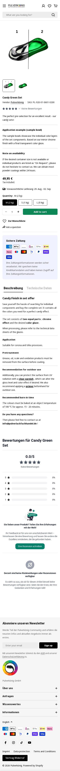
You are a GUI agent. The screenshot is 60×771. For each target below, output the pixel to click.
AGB (43, 653)
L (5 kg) (40, 202)
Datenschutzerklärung (13, 656)
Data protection (22, 751)
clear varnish (26, 378)
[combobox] (30, 15)
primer (30, 386)
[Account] (43, 6)
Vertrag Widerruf (15, 758)
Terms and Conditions (45, 751)
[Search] (53, 15)
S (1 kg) (25, 202)
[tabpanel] (30, 360)
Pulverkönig (17, 102)
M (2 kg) (10, 202)
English (5, 721)
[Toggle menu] (4, 6)
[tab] (13, 289)
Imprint (6, 751)
